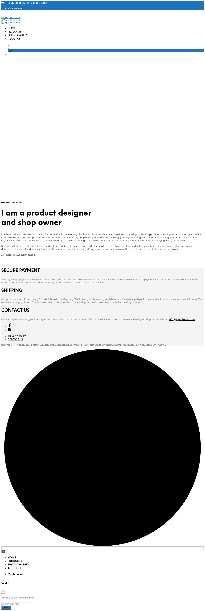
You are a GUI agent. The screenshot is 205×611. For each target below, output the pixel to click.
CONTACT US (15, 339)
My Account (15, 8)
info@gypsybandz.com (182, 319)
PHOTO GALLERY (18, 35)
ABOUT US (14, 39)
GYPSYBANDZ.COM (37, 344)
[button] (8, 44)
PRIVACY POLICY (17, 336)
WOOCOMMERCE (116, 344)
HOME (12, 28)
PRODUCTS (14, 31)
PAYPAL (161, 344)
